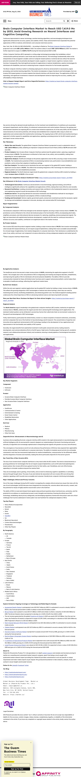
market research (47, 653)
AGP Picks (5, 2)
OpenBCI (7, 516)
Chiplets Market (9, 627)
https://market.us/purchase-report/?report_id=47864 (55, 178)
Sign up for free (17, 769)
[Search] (64, 21)
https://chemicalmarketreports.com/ (16, 674)
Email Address (9, 762)
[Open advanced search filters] (68, 21)
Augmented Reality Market (13, 607)
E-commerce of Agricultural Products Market (18, 640)
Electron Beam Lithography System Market (18, 636)
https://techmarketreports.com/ (14, 677)
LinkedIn (14, 665)
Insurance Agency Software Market (16, 632)
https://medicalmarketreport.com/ (15, 672)
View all (77, 2)
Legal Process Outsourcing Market (15, 645)
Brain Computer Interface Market (60, 46)
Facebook (21, 665)
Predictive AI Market (36, 616)
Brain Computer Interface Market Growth (31, 181)
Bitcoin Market (9, 612)
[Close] (31, 742)
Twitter (26, 665)
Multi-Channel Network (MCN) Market (16, 623)
